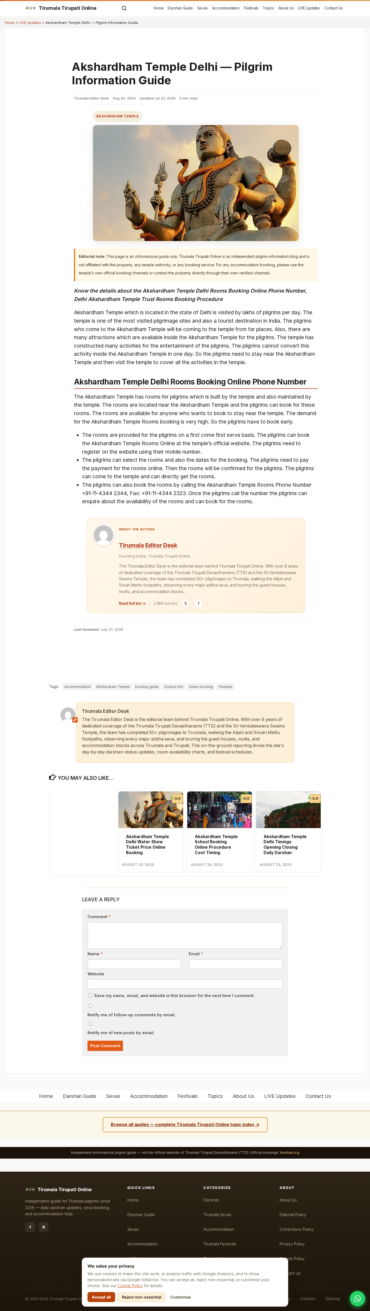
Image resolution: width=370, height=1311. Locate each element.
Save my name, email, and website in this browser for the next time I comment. (174, 995)
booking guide (147, 687)
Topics (268, 8)
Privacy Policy (292, 1244)
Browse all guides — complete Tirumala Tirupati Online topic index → (185, 1124)
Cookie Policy (130, 1285)
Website (95, 974)
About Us (286, 8)
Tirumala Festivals (219, 1244)
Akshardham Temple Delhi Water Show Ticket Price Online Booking (147, 844)
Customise (180, 1297)
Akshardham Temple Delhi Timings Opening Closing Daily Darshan (285, 844)
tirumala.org (289, 1152)
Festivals (251, 8)
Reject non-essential (141, 1297)
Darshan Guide (180, 8)
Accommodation (226, 8)
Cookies (308, 1298)
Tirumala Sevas (217, 1214)
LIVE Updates (309, 8)
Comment (99, 916)
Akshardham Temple (117, 116)
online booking (201, 687)
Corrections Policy (296, 1229)
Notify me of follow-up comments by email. (131, 1014)
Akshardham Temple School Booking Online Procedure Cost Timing (216, 844)
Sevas (202, 8)
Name (95, 953)
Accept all (101, 1297)
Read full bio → (132, 603)
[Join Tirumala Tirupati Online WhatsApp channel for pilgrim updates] (357, 1298)
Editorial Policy (293, 1214)
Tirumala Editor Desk (148, 545)
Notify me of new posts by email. (120, 1032)
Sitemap (332, 1298)
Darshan (211, 1200)
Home (158, 8)
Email (196, 953)
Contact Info (174, 687)
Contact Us (333, 8)
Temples (225, 687)
